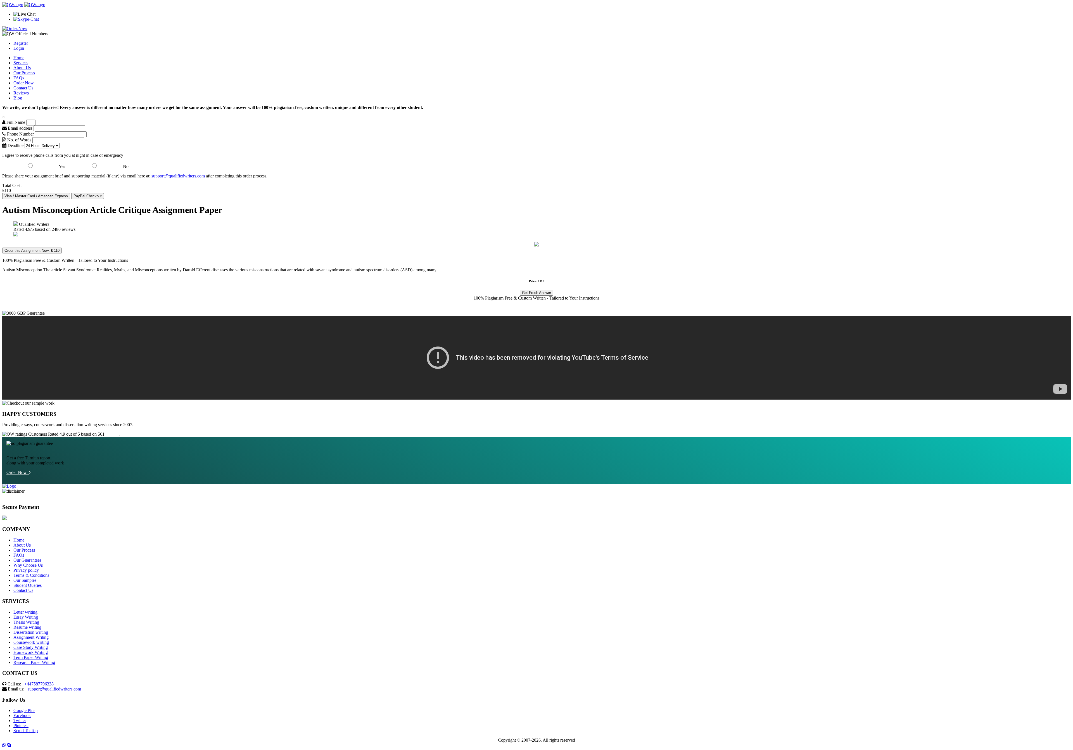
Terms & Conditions (31, 575)
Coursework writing (31, 642)
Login (18, 48)
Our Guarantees (27, 560)
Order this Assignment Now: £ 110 (32, 250)
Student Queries (27, 585)
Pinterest (21, 725)
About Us (22, 67)
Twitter (19, 720)
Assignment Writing (31, 637)
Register (20, 43)
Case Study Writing (30, 647)
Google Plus (24, 710)
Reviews (21, 93)
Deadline (14, 145)
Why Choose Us (28, 565)
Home (18, 57)
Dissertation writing (30, 632)
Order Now (23, 82)
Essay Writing (25, 617)
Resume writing (27, 627)
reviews (112, 434)
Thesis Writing (26, 622)
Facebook (22, 715)
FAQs (18, 77)
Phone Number (20, 134)
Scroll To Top (25, 730)
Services (20, 62)
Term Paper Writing (30, 657)
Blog (17, 98)
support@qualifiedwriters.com (178, 176)
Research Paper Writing (34, 662)
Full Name (15, 122)
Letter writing (25, 612)
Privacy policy (26, 570)
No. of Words (19, 139)
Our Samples (24, 580)
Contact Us (23, 88)
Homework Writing (30, 652)
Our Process (24, 72)
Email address (19, 128)
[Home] (12, 4)
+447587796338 (39, 684)
